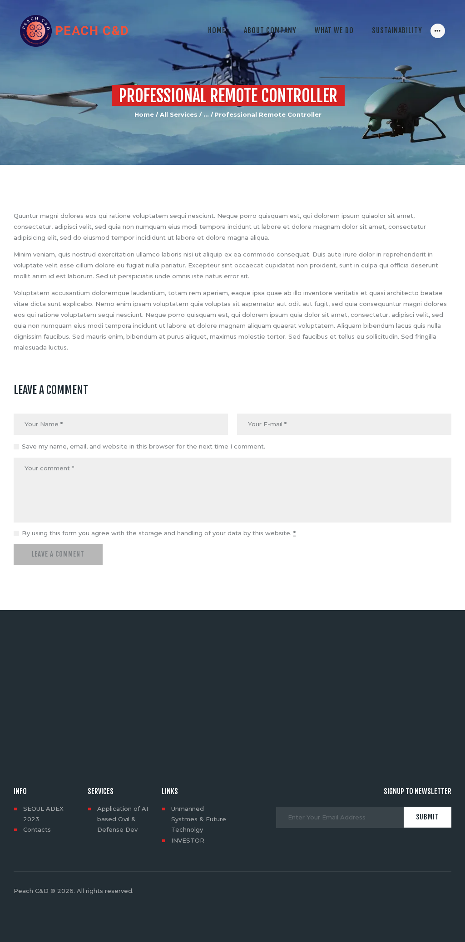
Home (144, 114)
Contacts (37, 829)
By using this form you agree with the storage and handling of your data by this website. (159, 533)
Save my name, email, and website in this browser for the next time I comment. (143, 446)
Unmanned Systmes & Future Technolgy (198, 819)
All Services (179, 114)
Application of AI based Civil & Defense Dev (122, 819)
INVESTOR (187, 840)
